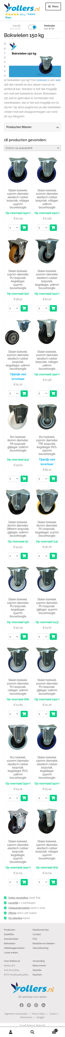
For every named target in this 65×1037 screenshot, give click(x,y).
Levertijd (13, 902)
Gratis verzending (18, 897)
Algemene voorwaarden (16, 1014)
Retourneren (39, 965)
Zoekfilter (9, 934)
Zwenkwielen (11, 938)
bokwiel (42, 80)
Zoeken (32, 1032)
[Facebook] (21, 1006)
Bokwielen (9, 943)
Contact (37, 934)
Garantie (37, 970)
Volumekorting (40, 948)
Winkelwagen (50, 1030)
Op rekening (15, 918)
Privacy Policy (38, 1014)
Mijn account (11, 1032)
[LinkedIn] (43, 1006)
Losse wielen (11, 952)
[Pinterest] (36, 1006)
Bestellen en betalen (44, 943)
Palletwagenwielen (14, 948)
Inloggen (40, 1017)
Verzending (39, 960)
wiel (57, 80)
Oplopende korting (19, 908)
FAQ (35, 938)
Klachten (37, 974)
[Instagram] (29, 1006)
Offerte (12, 913)
